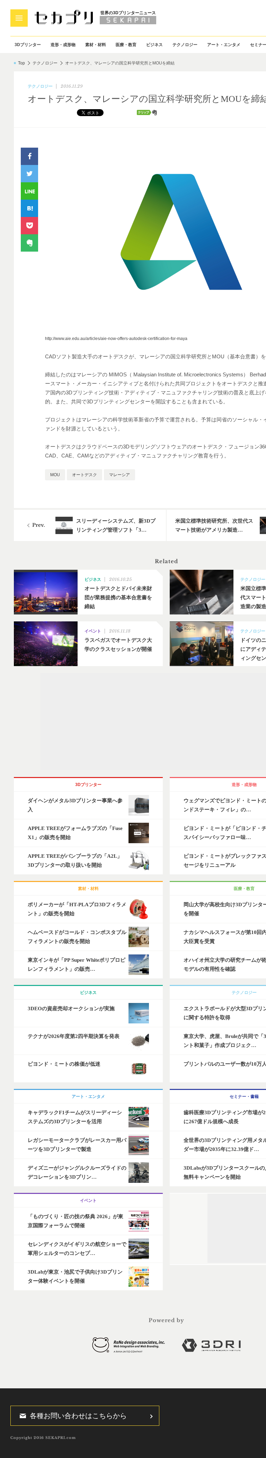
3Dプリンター (28, 44)
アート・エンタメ (223, 44)
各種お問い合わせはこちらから (78, 1416)
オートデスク (84, 474)
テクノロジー (184, 44)
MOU (55, 474)
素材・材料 (95, 44)
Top (21, 63)
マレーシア (119, 474)
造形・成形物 (63, 44)
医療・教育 (126, 44)
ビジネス (154, 44)
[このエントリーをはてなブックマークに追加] (29, 208)
